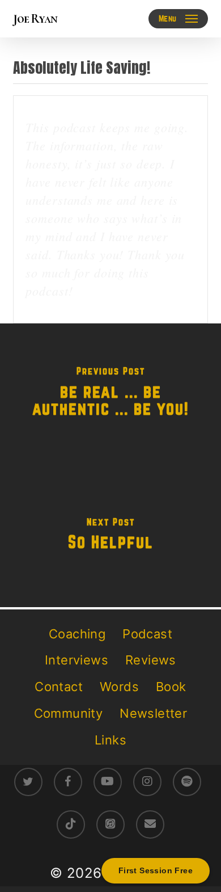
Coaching (77, 633)
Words (119, 686)
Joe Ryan (35, 18)
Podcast (147, 633)
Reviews (150, 660)
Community (68, 713)
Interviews (76, 660)
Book (171, 686)
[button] (178, 18)
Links (110, 740)
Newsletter (153, 713)
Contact (59, 686)
